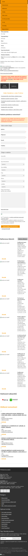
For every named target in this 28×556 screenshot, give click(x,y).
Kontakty (4, 25)
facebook (1, 490)
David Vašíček (4, 524)
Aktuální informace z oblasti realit (8, 502)
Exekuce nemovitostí (5, 522)
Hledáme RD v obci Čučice (7, 107)
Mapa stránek (4, 498)
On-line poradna (6, 19)
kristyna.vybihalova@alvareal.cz (11, 70)
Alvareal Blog (4, 516)
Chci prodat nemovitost (6, 512)
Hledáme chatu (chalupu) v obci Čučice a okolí (11, 109)
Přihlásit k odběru (16, 538)
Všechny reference (22, 239)
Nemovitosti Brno (5, 518)
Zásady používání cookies (17, 548)
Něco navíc (4, 15)
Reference (4, 8)
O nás (3, 22)
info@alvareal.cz (7, 478)
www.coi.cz (8, 552)
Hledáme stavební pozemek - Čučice (9, 98)
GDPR (2, 504)
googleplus (5, 490)
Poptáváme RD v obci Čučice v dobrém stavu (11, 96)
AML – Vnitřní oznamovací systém (8, 505)
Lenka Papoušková (5, 528)
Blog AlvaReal (5, 29)
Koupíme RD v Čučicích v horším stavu (10, 104)
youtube (8, 490)
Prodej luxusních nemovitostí (7, 520)
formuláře (10, 79)
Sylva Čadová (4, 526)
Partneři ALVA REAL (5, 500)
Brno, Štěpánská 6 (8, 477)
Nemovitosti (5, 5)
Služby (3, 12)
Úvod (3, 1)
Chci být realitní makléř (6, 514)
